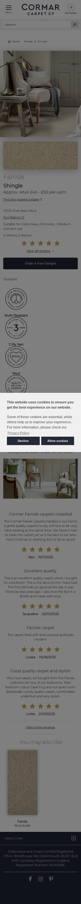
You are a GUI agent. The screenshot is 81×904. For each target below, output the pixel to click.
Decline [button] (23, 440)
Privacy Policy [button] (18, 433)
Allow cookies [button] (57, 440)
